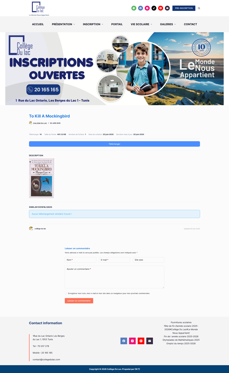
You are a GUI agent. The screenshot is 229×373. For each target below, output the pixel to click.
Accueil (38, 24)
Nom (70, 260)
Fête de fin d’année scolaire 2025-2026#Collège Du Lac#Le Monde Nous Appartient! (181, 329)
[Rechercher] (199, 8)
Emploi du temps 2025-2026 (181, 343)
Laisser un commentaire (79, 300)
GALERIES (166, 24)
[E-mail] (167, 8)
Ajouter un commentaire (79, 269)
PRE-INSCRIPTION (184, 8)
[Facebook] (140, 8)
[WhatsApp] (133, 8)
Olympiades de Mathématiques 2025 (181, 340)
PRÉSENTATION (62, 24)
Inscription (91, 24)
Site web (139, 260)
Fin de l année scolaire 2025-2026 (181, 336)
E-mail (104, 260)
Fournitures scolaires (181, 322)
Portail (117, 24)
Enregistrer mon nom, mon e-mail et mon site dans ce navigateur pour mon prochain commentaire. (109, 293)
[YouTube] (160, 8)
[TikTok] (154, 8)
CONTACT (190, 24)
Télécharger (114, 144)
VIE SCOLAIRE (140, 24)
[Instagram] (147, 8)
